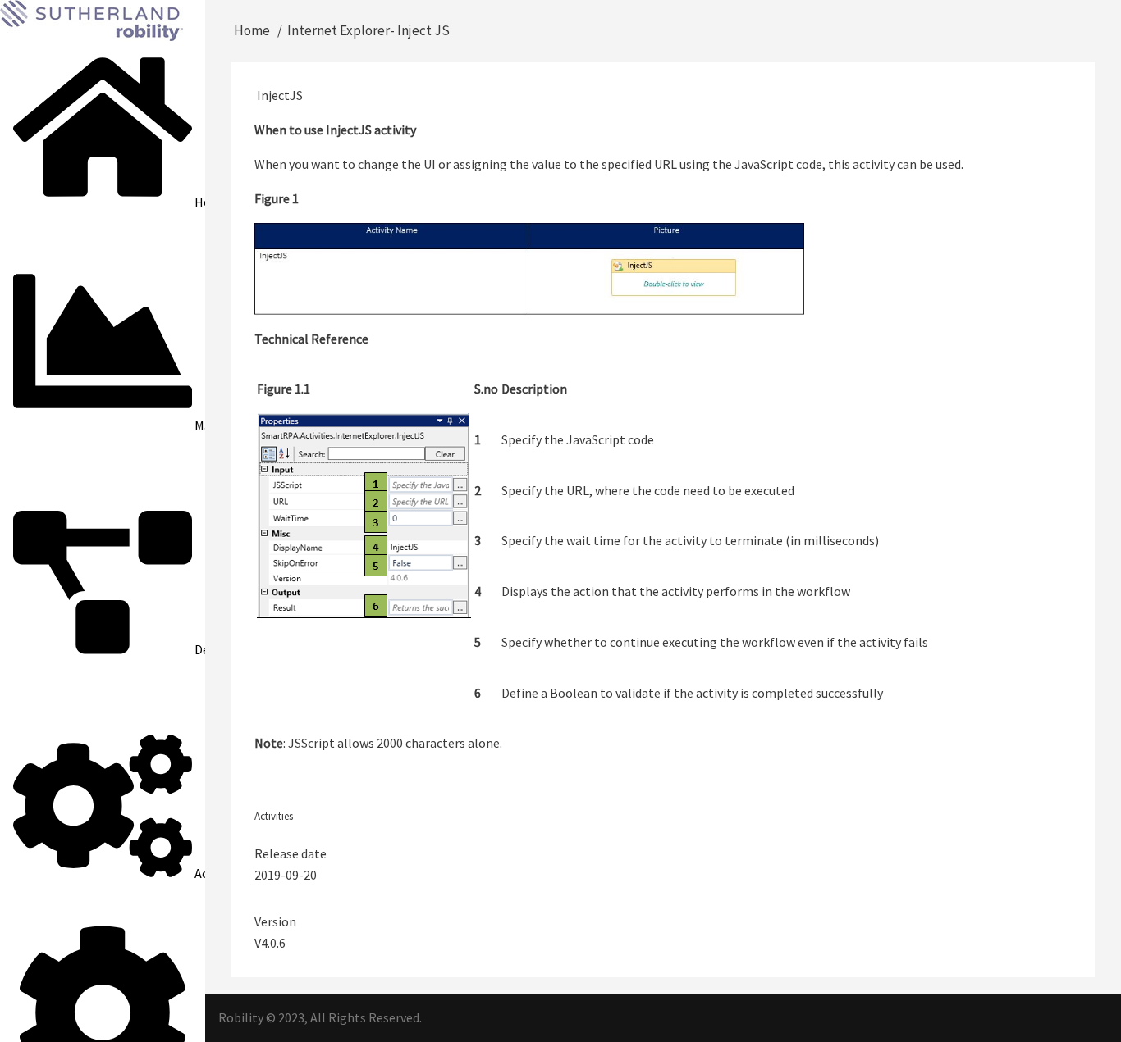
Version (275, 921)
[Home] (91, 19)
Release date (290, 853)
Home (252, 30)
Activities (273, 816)
